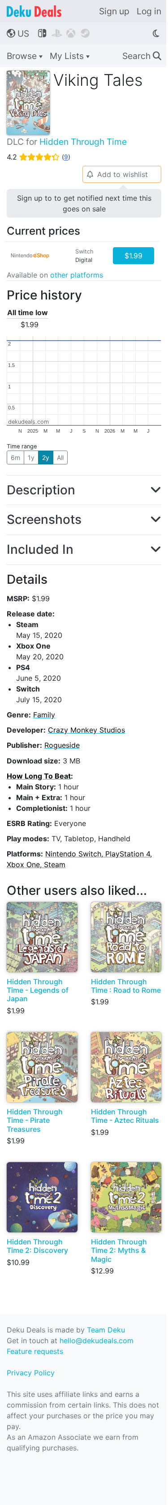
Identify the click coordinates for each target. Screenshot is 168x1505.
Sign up (114, 11)
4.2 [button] (38, 156)
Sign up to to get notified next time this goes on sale (84, 203)
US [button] (18, 33)
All (60, 457)
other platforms (76, 274)
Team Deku (106, 1329)
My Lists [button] (68, 56)
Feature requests (35, 1351)
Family (44, 714)
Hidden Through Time (83, 141)
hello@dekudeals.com (97, 1340)
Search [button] (141, 56)
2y (45, 457)
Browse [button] (23, 56)
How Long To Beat (39, 775)
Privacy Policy (31, 1372)
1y (31, 457)
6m (15, 457)
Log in (149, 11)
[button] (84, 490)
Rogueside (62, 745)
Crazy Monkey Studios (86, 729)
